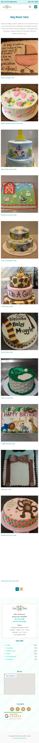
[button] (35, 6)
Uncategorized (11, 656)
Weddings (9, 659)
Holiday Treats (11, 651)
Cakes (8, 645)
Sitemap (23, 738)
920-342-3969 (33, 2)
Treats (8, 654)
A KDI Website (17, 738)
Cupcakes (9, 648)
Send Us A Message (19, 621)
